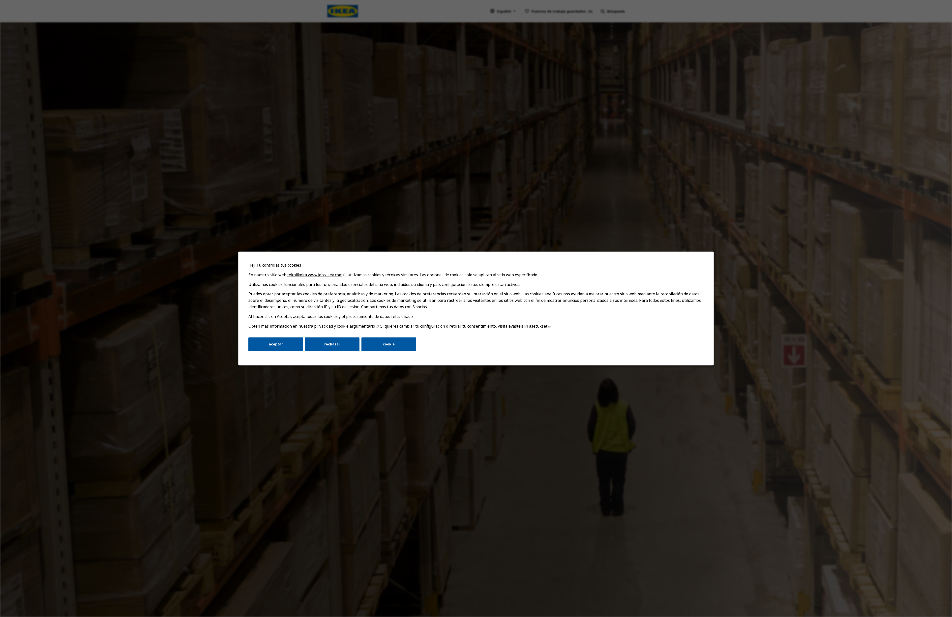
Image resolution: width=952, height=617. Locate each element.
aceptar (276, 344)
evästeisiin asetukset (527, 326)
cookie (389, 344)
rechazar (332, 344)
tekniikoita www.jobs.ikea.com (314, 275)
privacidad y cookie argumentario (344, 326)
